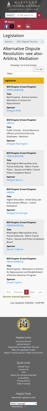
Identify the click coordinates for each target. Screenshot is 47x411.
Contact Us (23, 369)
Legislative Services (16, 9)
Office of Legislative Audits (24, 350)
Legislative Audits (32, 9)
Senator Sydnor (14, 282)
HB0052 (10, 89)
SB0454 (19, 89)
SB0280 (19, 156)
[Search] (39, 15)
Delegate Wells (14, 110)
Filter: (10, 73)
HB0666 (10, 156)
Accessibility (23, 378)
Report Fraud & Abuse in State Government (23, 352)
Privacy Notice (23, 380)
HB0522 (10, 123)
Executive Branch (23, 341)
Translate (32, 406)
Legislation (10, 80)
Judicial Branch (23, 344)
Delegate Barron (15, 180)
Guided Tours (24, 366)
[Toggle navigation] (18, 26)
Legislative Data (28, 397)
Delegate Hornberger (17, 213)
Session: (9, 41)
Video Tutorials (23, 383)
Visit (23, 372)
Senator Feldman (15, 249)
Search (10, 15)
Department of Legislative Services (23, 347)
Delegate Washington (17, 143)
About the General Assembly (23, 375)
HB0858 (10, 192)
